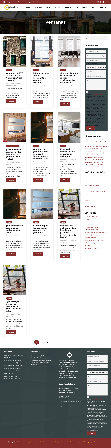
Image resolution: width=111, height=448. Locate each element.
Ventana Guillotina (90, 206)
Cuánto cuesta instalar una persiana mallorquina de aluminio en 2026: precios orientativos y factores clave (95, 153)
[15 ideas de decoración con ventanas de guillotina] (69, 127)
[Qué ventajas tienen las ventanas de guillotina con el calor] (14, 280)
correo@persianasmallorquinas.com (70, 401)
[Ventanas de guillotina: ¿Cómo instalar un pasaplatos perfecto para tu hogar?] (69, 204)
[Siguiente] (47, 342)
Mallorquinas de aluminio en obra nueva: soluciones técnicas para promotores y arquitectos (94, 164)
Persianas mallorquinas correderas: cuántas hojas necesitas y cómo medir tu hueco (96, 142)
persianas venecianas (91, 238)
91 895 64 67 (64, 397)
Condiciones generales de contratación (91, 442)
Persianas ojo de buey (91, 235)
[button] (62, 7)
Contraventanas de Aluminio (93, 179)
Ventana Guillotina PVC (10, 376)
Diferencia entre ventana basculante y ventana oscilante (41, 78)
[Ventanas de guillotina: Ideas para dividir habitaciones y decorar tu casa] (42, 127)
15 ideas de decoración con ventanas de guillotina (67, 152)
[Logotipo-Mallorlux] (11, 7)
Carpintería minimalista (91, 216)
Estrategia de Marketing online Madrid (36, 442)
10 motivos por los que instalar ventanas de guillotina (40, 229)
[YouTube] (100, 2)
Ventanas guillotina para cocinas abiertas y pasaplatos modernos (94, 158)
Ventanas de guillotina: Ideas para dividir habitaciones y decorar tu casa (41, 154)
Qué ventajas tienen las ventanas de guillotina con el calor (14, 306)
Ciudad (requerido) (91, 64)
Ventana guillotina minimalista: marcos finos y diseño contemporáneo (96, 147)
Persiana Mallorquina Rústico (12, 371)
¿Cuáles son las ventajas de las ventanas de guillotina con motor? (13, 154)
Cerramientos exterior (91, 222)
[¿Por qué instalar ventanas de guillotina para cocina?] (14, 204)
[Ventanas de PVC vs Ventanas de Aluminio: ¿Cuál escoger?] (14, 51)
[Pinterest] (103, 2)
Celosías (87, 219)
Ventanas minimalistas (91, 251)
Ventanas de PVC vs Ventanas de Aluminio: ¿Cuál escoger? (14, 76)
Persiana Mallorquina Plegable (12, 368)
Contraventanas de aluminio (39, 356)
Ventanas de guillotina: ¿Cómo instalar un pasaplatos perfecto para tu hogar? (69, 231)
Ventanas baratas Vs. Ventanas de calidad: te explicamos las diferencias (69, 78)
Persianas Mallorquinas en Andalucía (95, 232)
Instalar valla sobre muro (92, 185)
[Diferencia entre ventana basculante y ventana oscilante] (42, 51)
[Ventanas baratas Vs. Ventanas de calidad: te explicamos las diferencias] (69, 51)
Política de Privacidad (98, 94)
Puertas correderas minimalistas (94, 240)
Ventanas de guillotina (91, 248)
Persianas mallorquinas (91, 230)
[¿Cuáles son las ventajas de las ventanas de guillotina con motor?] (14, 127)
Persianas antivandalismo (92, 227)
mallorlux (87, 224)
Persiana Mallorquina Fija (10, 363)
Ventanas (87, 245)
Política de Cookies (73, 442)
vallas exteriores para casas (93, 243)
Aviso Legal (51, 442)
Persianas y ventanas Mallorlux (14, 83)
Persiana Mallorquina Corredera (12, 360)
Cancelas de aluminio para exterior (95, 191)
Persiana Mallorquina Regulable (12, 366)
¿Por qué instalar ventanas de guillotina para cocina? (14, 229)
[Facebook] (98, 2)
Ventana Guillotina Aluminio (11, 379)
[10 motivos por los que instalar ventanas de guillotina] (42, 204)
